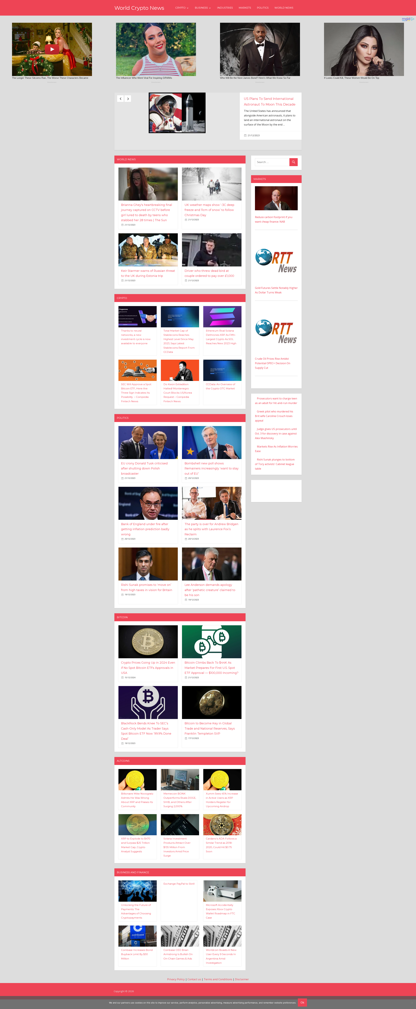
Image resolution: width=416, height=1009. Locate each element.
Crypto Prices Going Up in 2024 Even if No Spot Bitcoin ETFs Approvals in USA (148, 673)
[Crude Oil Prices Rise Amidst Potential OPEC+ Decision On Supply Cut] (276, 317)
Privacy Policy (176, 985)
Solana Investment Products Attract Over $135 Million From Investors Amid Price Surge (176, 853)
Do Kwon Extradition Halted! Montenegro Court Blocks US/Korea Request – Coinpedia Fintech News (177, 398)
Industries (225, 7)
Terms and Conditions (218, 985)
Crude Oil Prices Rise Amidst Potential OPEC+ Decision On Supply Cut (272, 369)
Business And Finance (133, 877)
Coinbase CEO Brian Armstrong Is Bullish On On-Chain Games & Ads (178, 960)
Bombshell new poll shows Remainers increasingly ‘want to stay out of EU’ (212, 474)
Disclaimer (242, 985)
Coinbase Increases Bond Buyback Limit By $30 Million (137, 960)
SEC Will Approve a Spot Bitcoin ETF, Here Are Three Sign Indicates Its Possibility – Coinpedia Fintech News (136, 398)
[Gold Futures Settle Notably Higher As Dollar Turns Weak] (276, 246)
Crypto (180, 7)
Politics (263, 7)
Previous (120, 98)
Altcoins (123, 766)
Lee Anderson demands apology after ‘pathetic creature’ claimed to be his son (210, 595)
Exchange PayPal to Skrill (179, 889)
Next (127, 98)
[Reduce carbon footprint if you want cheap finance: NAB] (276, 194)
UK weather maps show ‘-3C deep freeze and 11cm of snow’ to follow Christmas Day (209, 215)
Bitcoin (122, 622)
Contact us (194, 985)
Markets (245, 7)
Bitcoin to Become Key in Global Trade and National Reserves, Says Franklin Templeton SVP (210, 734)
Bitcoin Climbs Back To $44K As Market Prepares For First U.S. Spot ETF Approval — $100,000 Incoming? (211, 673)
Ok (302, 1002)
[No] (412, 1002)
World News (283, 7)
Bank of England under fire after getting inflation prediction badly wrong (145, 535)
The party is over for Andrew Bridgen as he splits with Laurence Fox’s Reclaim (211, 535)
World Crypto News (139, 8)
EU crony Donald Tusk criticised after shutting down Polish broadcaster (144, 474)
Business (201, 7)
